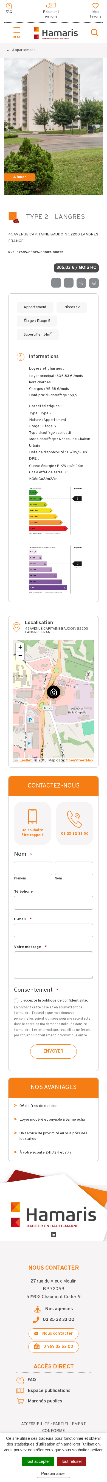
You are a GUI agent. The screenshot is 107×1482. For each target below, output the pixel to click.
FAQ (8, 12)
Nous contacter (57, 1333)
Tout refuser (71, 1461)
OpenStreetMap (79, 760)
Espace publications (49, 1391)
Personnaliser (53, 1473)
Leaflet (25, 760)
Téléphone (23, 891)
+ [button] (20, 647)
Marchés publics (44, 1401)
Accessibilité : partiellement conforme (53, 1428)
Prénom (20, 878)
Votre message (30, 947)
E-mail (23, 919)
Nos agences (58, 1309)
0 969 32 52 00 (57, 1346)
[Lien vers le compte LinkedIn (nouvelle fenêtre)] (53, 1235)
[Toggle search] (95, 33)
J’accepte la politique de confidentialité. (54, 1000)
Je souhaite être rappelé (32, 832)
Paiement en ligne (51, 14)
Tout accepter (38, 1461)
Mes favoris (96, 14)
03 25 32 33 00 (75, 833)
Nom (58, 878)
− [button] (20, 655)
